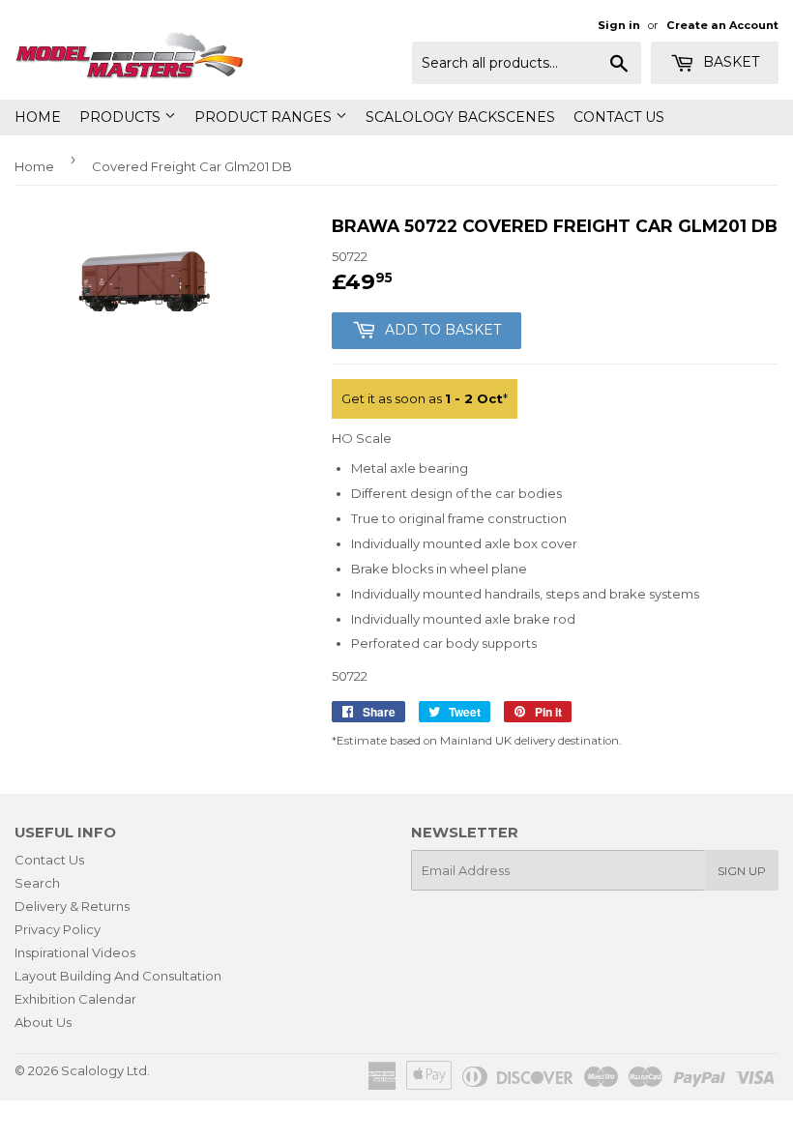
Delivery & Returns (72, 906)
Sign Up (742, 870)
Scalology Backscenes (460, 117)
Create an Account (722, 25)
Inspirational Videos (75, 952)
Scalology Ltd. (105, 1070)
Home (38, 117)
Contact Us (618, 117)
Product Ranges (265, 117)
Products (121, 117)
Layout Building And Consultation (118, 975)
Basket (729, 62)
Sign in (619, 25)
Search (37, 883)
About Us (43, 1022)
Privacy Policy (58, 929)
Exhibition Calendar (75, 999)
